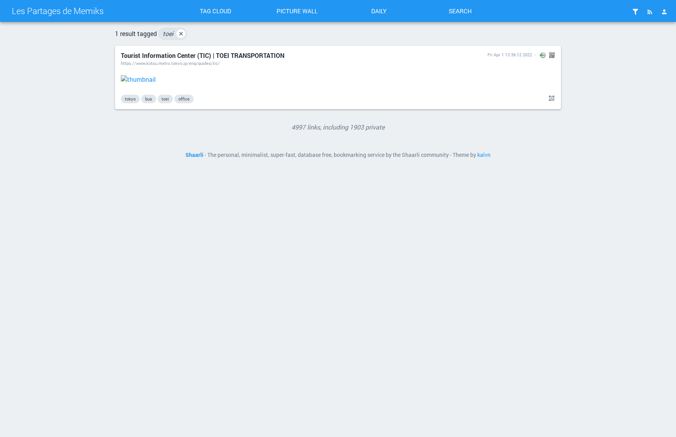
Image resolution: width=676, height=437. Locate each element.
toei (173, 33)
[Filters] (635, 12)
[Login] (664, 12)
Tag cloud (215, 11)
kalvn (484, 154)
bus (148, 99)
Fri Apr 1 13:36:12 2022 (509, 55)
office (184, 99)
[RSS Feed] (650, 12)
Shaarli (194, 154)
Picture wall (297, 11)
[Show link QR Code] (550, 99)
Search (460, 11)
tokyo (130, 99)
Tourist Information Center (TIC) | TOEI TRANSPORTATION (202, 55)
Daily (379, 11)
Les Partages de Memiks (58, 10)
